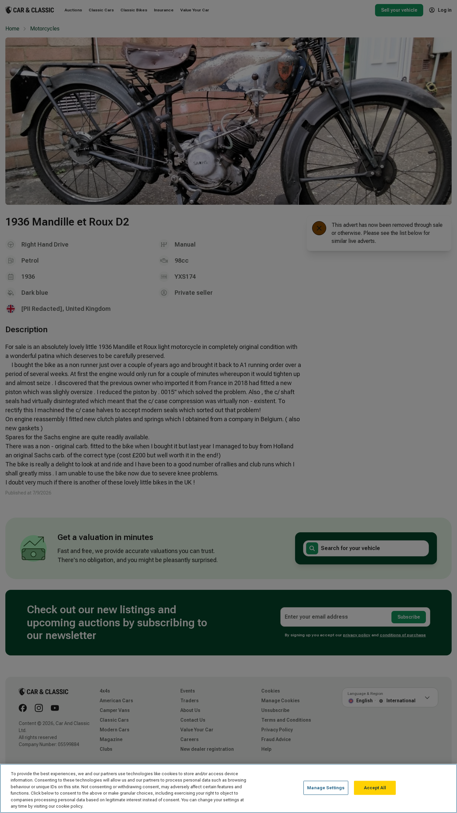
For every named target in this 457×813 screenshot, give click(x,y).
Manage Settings (326, 787)
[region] (228, 788)
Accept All (375, 787)
